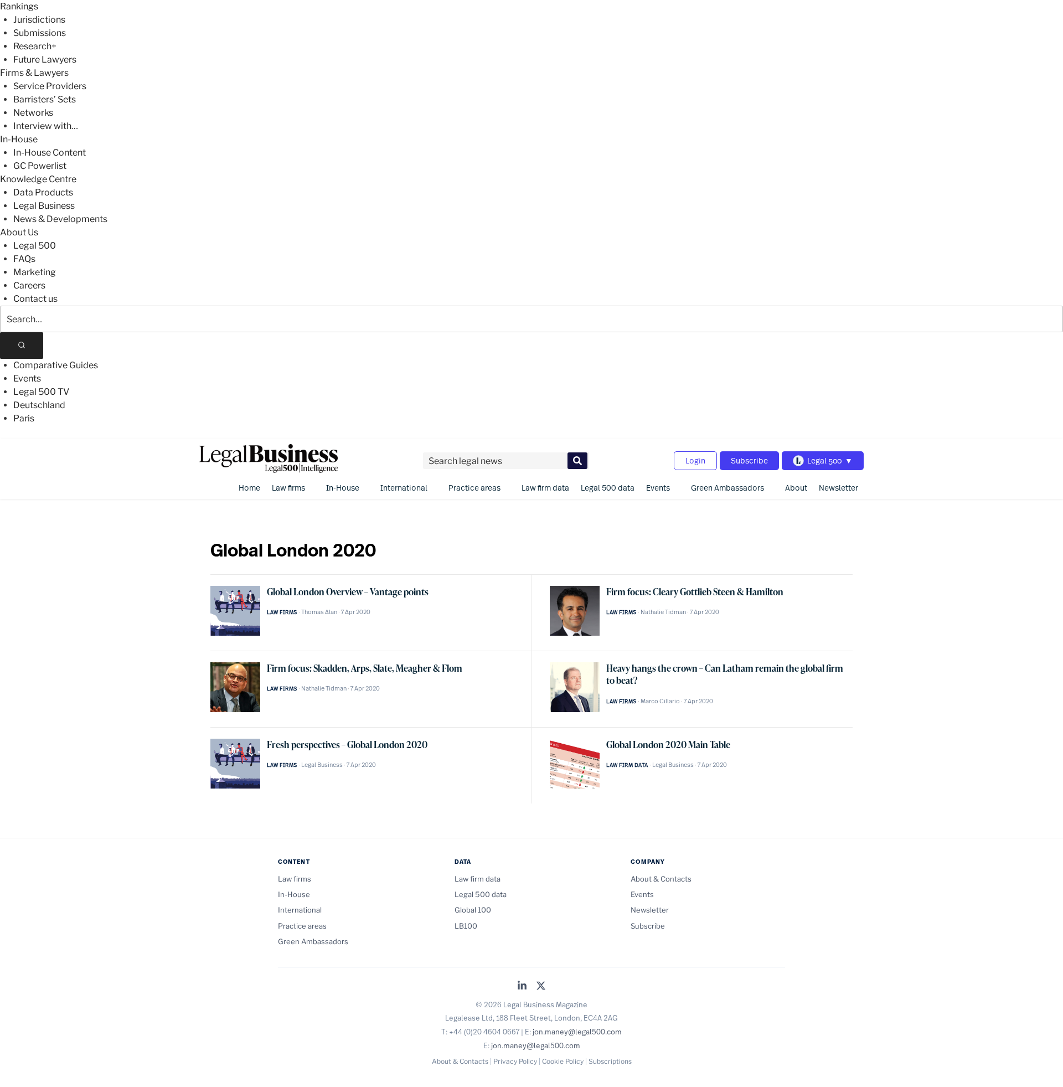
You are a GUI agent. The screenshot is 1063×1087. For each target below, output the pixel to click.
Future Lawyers (44, 59)
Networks (33, 112)
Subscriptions (610, 1061)
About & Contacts (661, 878)
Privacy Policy (515, 1061)
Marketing (34, 272)
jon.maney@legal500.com (577, 1032)
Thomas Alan (319, 612)
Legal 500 (34, 245)
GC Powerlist (39, 166)
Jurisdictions (39, 19)
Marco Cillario (660, 701)
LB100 (466, 925)
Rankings (19, 6)
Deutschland (39, 405)
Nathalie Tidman (663, 612)
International (403, 487)
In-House (19, 139)
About (796, 487)
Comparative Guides (55, 365)
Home (249, 487)
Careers (29, 285)
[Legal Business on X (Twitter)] (541, 986)
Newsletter (838, 487)
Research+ (34, 46)
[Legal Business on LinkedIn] (522, 986)
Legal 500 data (607, 487)
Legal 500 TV (41, 392)
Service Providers (49, 86)
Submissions (39, 33)
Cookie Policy (563, 1061)
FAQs (24, 259)
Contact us (35, 298)
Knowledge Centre (38, 179)
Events (27, 378)
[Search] (21, 345)
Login (695, 460)
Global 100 (473, 909)
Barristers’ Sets (44, 99)
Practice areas (474, 487)
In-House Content (49, 152)
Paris (23, 418)
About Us (19, 232)
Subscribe (749, 460)
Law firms (288, 487)
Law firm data (545, 487)
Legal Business (44, 205)
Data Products (43, 192)
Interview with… (45, 126)
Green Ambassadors (727, 487)
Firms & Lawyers (34, 73)
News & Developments (60, 219)
